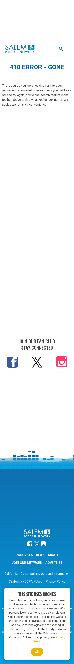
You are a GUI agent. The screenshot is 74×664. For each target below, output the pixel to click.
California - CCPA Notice (25, 581)
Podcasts (24, 555)
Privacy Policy (55, 581)
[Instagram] (61, 362)
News (40, 555)
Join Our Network (27, 563)
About (53, 555)
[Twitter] (37, 361)
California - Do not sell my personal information (37, 574)
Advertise (53, 563)
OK (37, 652)
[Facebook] (12, 361)
